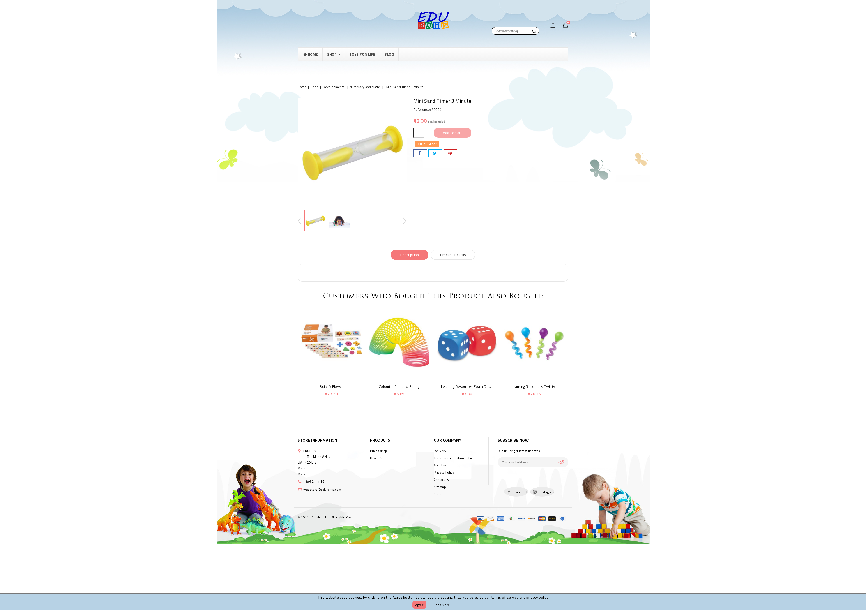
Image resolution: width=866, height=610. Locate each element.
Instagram (547, 492)
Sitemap (440, 486)
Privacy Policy (444, 472)
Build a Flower (331, 386)
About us (440, 465)
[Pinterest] (450, 153)
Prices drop (378, 450)
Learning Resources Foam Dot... (467, 386)
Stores (439, 494)
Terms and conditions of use (455, 457)
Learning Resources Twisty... (534, 386)
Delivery (440, 450)
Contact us (441, 479)
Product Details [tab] (453, 254)
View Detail (338, 370)
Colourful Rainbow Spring (399, 386)
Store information (317, 440)
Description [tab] (409, 254)
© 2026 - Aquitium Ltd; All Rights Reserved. (329, 517)
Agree (419, 604)
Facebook (521, 492)
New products (380, 457)
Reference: (422, 109)
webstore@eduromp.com (322, 489)
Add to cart (452, 132)
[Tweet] (435, 153)
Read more (442, 604)
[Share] (420, 153)
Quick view (325, 370)
